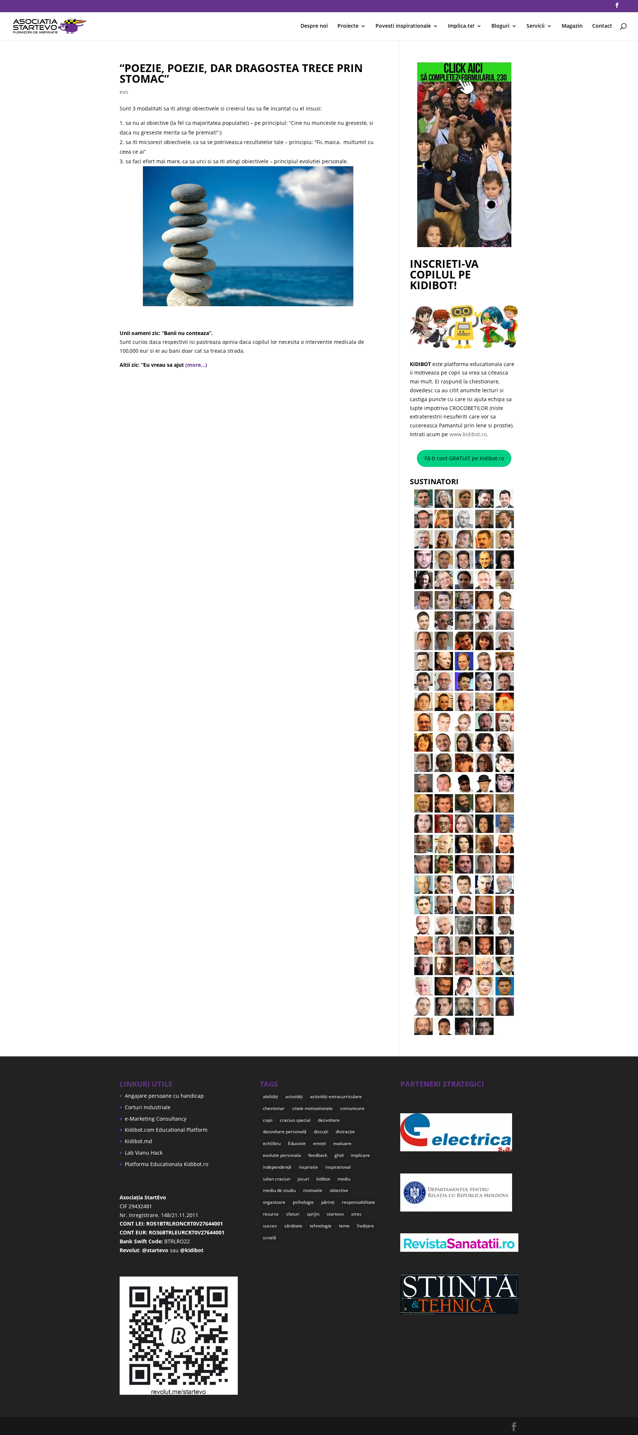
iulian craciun (276, 1179)
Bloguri (500, 26)
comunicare (352, 1108)
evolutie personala (282, 1155)
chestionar (274, 1108)
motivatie (312, 1190)
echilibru (272, 1143)
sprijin (313, 1214)
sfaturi (292, 1214)
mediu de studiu (279, 1190)
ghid (339, 1155)
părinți (328, 1202)
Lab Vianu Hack (143, 1152)
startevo (335, 1214)
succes (270, 1226)
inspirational (338, 1167)
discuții (321, 1131)
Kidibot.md (138, 1141)
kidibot (323, 1179)
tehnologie (321, 1226)
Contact (602, 26)
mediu (343, 1179)
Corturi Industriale (148, 1107)
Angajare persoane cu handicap (164, 1095)
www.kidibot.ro (468, 434)
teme (344, 1226)
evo (124, 91)
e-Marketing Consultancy (155, 1118)
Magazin (572, 26)
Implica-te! (461, 26)
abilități (270, 1096)
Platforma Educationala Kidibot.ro (166, 1164)
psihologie (303, 1202)
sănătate (293, 1226)
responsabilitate (358, 1202)
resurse (271, 1214)
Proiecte (348, 26)
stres (356, 1214)
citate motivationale (312, 1108)
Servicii (535, 26)
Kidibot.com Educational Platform (166, 1129)
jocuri (303, 1179)
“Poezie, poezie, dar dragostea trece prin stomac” (241, 73)
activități (294, 1096)
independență (277, 1167)
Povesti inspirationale (403, 26)
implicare (360, 1155)
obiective (339, 1190)
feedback (317, 1155)
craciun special (295, 1120)
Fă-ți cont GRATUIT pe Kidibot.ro (464, 458)
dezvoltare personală (284, 1131)
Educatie (297, 1143)
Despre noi (314, 26)
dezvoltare (329, 1120)
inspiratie (308, 1167)
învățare (365, 1226)
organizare (274, 1202)
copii (267, 1120)
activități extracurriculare (336, 1096)
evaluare (342, 1143)
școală (269, 1237)
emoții (319, 1143)
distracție (345, 1131)
